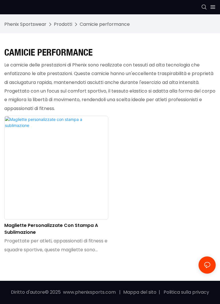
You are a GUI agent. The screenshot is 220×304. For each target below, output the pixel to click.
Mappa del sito (140, 292)
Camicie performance (105, 24)
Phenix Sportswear (25, 24)
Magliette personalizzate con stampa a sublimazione (51, 229)
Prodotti (63, 24)
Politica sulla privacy (185, 292)
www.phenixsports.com (89, 292)
